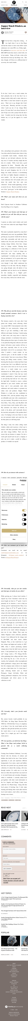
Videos (14, 973)
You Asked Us (14, 987)
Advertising (14, 970)
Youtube (14, 1002)
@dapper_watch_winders (16, 555)
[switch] (24, 515)
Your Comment (6, 846)
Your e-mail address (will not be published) (11, 861)
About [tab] (23, 484)
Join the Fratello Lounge (14, 965)
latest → (24, 808)
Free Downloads (14, 971)
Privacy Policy (14, 1015)
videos (25, 5)
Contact (14, 976)
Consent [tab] (5, 484)
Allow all (14, 530)
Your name (5, 855)
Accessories (5, 800)
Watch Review (14, 990)
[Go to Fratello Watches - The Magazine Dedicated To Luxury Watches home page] (14, 1)
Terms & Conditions (14, 1014)
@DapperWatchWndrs (12, 557)
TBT (14, 985)
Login (6, 875)
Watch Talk (18, 800)
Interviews (11, 800)
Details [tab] (14, 484)
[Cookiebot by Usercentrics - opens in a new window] (20, 481)
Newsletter (14, 975)
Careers (14, 968)
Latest (14, 993)
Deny (14, 539)
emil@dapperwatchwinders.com (10, 552)
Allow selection (14, 535)
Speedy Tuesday (14, 982)
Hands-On (14, 984)
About (14, 967)
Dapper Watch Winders (12, 192)
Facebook (14, 999)
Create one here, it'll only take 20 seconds (13, 881)
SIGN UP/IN (3, 2)
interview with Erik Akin (18, 50)
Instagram (14, 1000)
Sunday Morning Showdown (14, 992)
